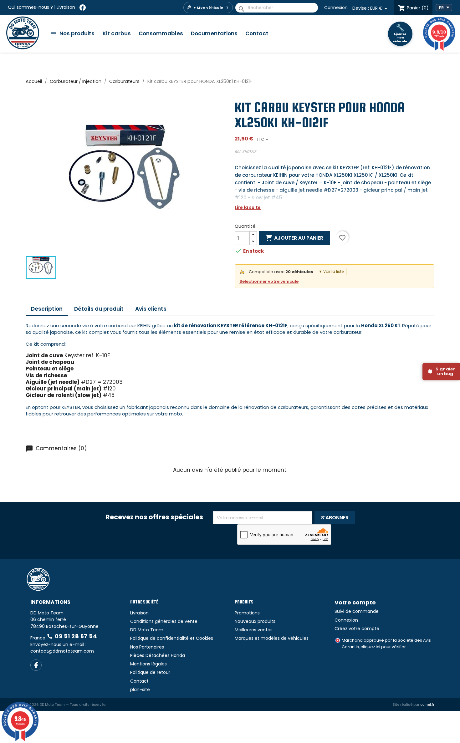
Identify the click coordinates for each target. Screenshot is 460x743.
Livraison (66, 7)
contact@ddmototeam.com (62, 651)
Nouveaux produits (255, 621)
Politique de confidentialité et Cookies (171, 638)
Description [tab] (47, 309)
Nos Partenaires (147, 647)
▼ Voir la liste (331, 271)
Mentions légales (148, 664)
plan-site (140, 689)
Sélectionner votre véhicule (269, 281)
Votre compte (355, 602)
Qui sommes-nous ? (30, 7)
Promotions (247, 613)
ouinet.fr (427, 704)
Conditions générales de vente (163, 621)
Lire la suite (248, 207)
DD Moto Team (146, 630)
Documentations (214, 33)
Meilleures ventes (254, 630)
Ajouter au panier (294, 238)
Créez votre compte (357, 628)
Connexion (336, 7)
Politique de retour (150, 672)
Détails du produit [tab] (99, 309)
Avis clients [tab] (150, 309)
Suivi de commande (357, 611)
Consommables (161, 33)
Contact (256, 33)
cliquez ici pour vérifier (383, 646)
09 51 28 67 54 (72, 636)
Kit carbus (117, 33)
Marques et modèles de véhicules (272, 638)
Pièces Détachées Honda (157, 655)
